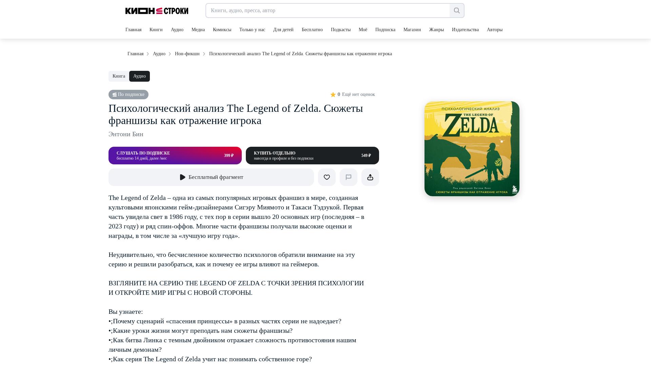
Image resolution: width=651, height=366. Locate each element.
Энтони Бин (125, 134)
